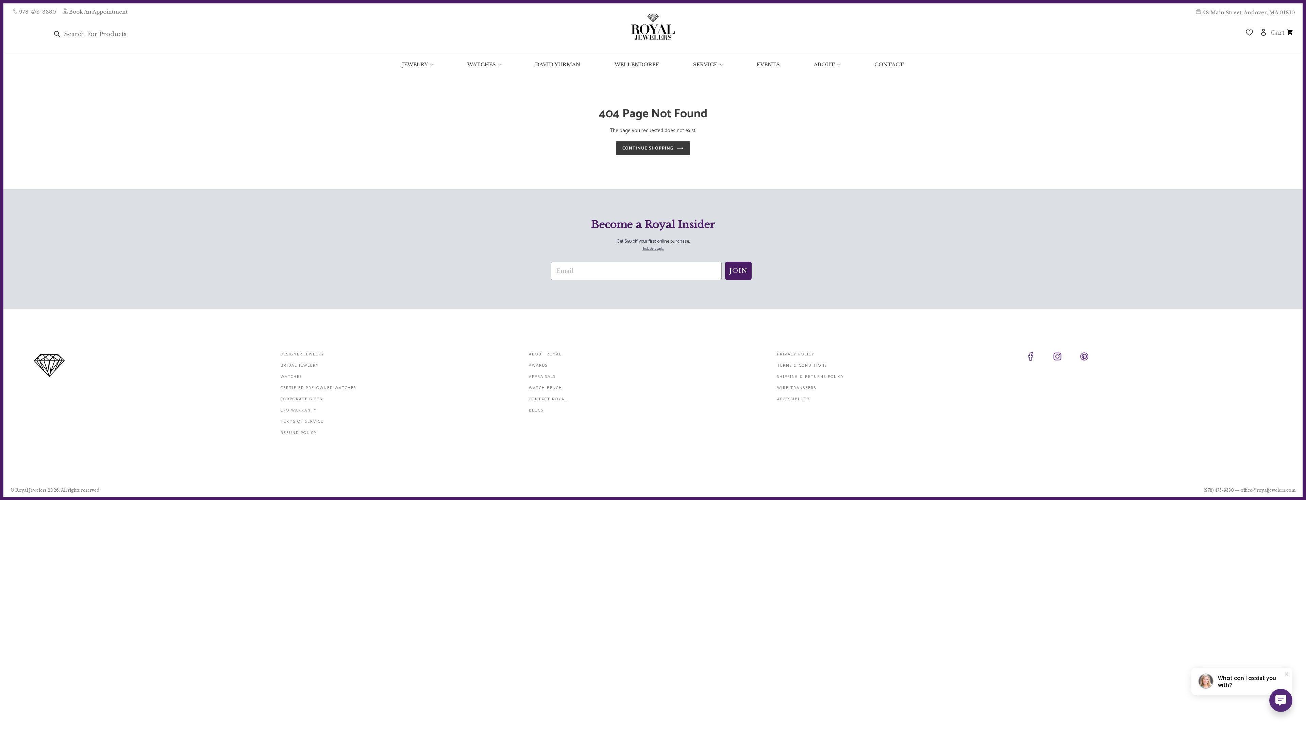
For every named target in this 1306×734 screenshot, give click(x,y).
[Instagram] (1065, 357)
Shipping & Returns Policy (810, 376)
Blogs (536, 410)
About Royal (545, 354)
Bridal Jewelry (300, 365)
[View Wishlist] (1249, 33)
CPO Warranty (299, 410)
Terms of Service (302, 421)
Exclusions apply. (653, 248)
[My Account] (1263, 32)
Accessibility (793, 399)
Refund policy (299, 433)
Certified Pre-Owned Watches (318, 388)
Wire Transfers (796, 388)
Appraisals (542, 376)
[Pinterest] (1092, 357)
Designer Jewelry (302, 354)
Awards (538, 365)
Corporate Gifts (301, 399)
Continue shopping (648, 148)
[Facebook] (1038, 357)
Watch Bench (545, 388)
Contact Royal (548, 399)
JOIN (738, 271)
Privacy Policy (796, 354)
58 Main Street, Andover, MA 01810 (1249, 12)
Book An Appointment (98, 11)
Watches (291, 376)
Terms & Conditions (802, 365)
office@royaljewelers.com (1268, 490)
